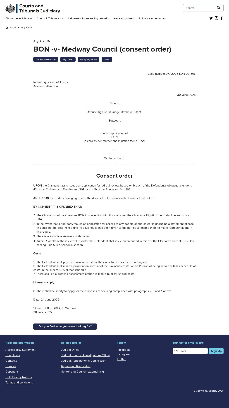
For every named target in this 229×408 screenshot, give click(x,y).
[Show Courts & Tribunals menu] (61, 18)
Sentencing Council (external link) (82, 371)
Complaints (12, 355)
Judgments (26, 27)
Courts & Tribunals (48, 18)
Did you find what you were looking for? (65, 326)
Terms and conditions (19, 382)
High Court (68, 59)
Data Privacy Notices (18, 377)
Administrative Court (46, 59)
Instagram (123, 354)
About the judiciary (17, 18)
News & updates (123, 18)
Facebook (123, 350)
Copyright (11, 371)
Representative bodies (76, 366)
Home (13, 27)
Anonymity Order (88, 59)
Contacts (11, 361)
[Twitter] (211, 18)
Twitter (121, 359)
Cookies (10, 366)
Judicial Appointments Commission (83, 361)
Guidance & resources (152, 18)
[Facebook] (222, 18)
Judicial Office (70, 350)
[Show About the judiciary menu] (31, 18)
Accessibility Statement (20, 350)
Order (107, 59)
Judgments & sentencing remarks (88, 18)
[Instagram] (216, 18)
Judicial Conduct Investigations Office (85, 355)
